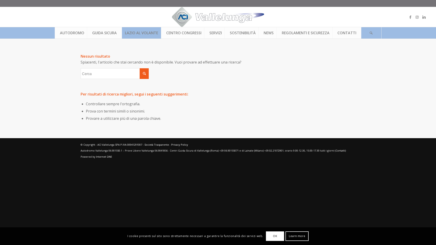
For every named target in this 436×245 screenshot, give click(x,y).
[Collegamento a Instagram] (417, 17)
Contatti (340, 150)
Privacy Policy (179, 144)
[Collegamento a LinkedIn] (424, 17)
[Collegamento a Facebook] (410, 17)
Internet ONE (104, 156)
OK (275, 236)
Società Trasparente (156, 144)
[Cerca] (371, 33)
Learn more (297, 236)
